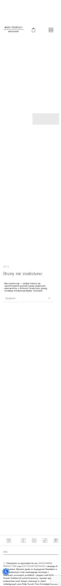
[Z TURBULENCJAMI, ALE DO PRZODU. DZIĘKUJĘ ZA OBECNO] (7, 526)
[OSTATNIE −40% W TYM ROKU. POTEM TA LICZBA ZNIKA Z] (23, 526)
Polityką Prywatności (33, 566)
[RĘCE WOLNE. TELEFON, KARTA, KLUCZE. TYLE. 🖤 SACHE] (54, 526)
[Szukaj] (49, 298)
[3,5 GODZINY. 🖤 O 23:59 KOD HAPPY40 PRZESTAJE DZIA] (38, 526)
